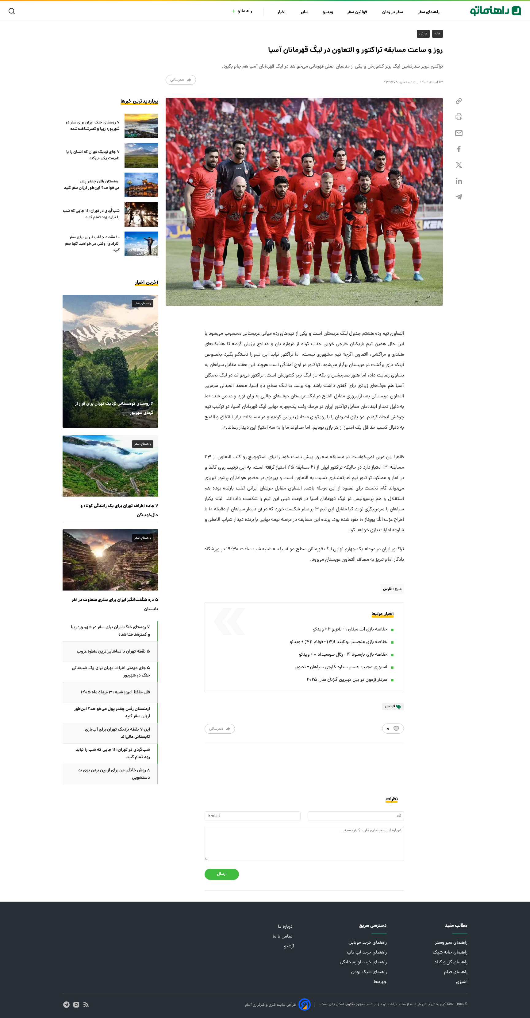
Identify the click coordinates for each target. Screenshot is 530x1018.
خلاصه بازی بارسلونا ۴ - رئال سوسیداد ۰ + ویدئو (343, 654)
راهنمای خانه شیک (450, 952)
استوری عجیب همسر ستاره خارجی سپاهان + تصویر (341, 667)
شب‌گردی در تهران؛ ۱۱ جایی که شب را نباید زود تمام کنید (91, 214)
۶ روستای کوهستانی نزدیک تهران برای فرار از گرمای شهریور (114, 408)
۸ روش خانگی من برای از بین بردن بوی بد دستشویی (114, 774)
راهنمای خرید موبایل (367, 942)
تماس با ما (283, 936)
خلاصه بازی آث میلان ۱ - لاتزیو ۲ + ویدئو (350, 629)
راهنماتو (245, 11)
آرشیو (289, 946)
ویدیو (328, 12)
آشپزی (461, 982)
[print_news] (459, 117)
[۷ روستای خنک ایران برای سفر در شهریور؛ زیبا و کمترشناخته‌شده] (141, 126)
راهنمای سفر (429, 12)
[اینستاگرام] (76, 1004)
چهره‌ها (380, 982)
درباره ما (286, 926)
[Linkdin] (459, 181)
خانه (437, 33)
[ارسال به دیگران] (459, 133)
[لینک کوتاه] (458, 101)
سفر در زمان (393, 12)
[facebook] (459, 149)
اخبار (282, 12)
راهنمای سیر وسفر (451, 942)
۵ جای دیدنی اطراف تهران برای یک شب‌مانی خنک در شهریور (111, 672)
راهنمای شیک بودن (369, 972)
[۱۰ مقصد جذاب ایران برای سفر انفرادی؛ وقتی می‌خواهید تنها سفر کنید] (141, 244)
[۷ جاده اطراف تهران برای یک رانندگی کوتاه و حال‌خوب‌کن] (110, 466)
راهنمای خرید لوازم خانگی (363, 962)
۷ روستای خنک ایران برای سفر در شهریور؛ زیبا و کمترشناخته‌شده (93, 125)
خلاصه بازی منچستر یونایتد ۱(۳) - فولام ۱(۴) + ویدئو (338, 642)
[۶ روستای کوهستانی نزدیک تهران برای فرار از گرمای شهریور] (110, 361)
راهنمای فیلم (455, 972)
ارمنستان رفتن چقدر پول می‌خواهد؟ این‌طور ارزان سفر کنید (92, 184)
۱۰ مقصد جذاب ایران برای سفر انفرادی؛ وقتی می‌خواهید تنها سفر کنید (92, 244)
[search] (13, 11)
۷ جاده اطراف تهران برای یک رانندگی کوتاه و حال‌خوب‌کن (119, 511)
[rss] (86, 1004)
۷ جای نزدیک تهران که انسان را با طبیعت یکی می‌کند (93, 155)
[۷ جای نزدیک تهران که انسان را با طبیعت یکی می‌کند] (141, 155)
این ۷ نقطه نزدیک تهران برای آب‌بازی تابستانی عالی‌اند (117, 733)
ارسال (222, 874)
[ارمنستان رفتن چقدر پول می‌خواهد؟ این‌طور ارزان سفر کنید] (141, 185)
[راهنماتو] (495, 11)
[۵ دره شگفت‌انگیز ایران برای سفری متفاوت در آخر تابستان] (110, 560)
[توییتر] (459, 165)
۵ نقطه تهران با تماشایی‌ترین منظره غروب (113, 651)
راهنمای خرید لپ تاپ (367, 952)
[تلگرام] (459, 197)
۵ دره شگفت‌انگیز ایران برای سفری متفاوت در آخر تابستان (115, 605)
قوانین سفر (357, 12)
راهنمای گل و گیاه (451, 962)
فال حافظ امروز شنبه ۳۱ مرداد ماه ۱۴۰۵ (115, 692)
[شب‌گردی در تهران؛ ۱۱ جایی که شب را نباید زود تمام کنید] (141, 214)
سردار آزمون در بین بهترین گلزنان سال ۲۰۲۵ (347, 680)
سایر (305, 12)
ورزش (423, 33)
